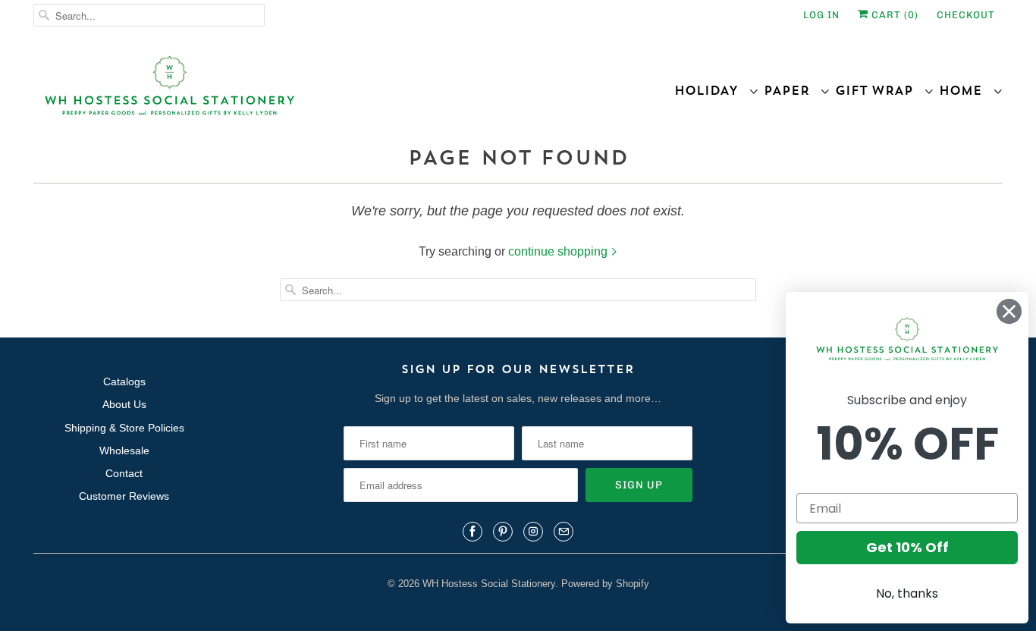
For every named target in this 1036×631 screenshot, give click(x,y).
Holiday (711, 90)
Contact (124, 473)
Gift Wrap (879, 90)
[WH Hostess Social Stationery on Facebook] (472, 532)
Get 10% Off (907, 547)
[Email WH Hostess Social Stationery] (563, 532)
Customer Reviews (124, 496)
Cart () (893, 14)
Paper (792, 90)
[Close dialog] (1009, 311)
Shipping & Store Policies (124, 428)
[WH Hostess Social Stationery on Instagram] (533, 532)
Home (966, 90)
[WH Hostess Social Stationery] (271, 92)
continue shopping (559, 251)
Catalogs (124, 381)
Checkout (966, 14)
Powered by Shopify (605, 583)
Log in (821, 14)
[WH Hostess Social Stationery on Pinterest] (503, 532)
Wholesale (124, 450)
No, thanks (907, 593)
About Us (124, 404)
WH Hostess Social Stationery (488, 583)
